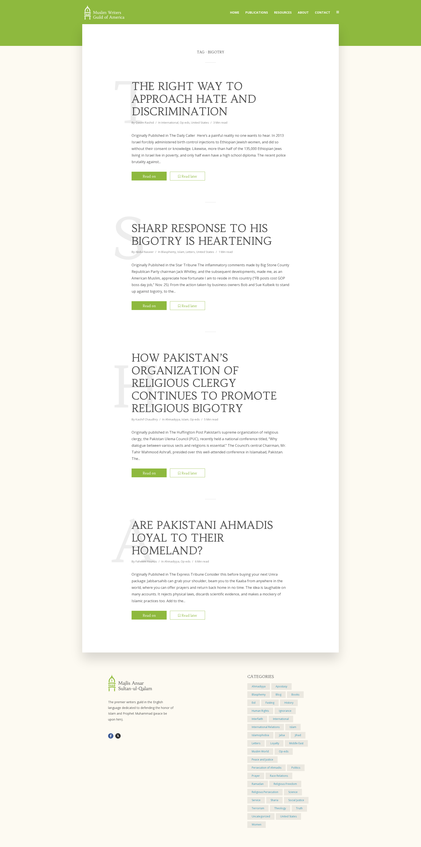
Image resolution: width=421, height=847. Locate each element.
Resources (283, 12)
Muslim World (260, 751)
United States (200, 122)
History (288, 703)
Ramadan (258, 784)
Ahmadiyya (172, 419)
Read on (149, 176)
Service (256, 800)
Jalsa (282, 735)
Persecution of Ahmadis (266, 768)
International (169, 122)
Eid (253, 703)
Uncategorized (261, 816)
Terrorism (258, 808)
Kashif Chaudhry (147, 419)
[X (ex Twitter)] (118, 736)
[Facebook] (110, 736)
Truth (299, 808)
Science (293, 792)
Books (295, 694)
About (303, 12)
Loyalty (274, 743)
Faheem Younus (146, 561)
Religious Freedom (285, 784)
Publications (256, 12)
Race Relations (279, 776)
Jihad (298, 735)
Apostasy (281, 686)
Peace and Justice (262, 759)
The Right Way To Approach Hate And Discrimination (194, 99)
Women (256, 824)
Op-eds (185, 122)
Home (234, 12)
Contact (322, 12)
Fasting (270, 703)
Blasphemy (168, 252)
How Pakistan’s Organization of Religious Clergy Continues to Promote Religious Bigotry (204, 383)
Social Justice (296, 800)
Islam (180, 252)
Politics (295, 768)
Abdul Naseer (145, 252)
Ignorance (285, 711)
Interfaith (257, 719)
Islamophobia (260, 735)
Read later (189, 176)
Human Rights (260, 711)
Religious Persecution (265, 792)
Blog (278, 694)
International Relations (266, 727)
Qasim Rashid (145, 122)
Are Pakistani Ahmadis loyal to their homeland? (202, 538)
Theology (280, 808)
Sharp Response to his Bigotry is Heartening (202, 234)
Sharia (274, 800)
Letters (190, 252)
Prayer (256, 776)
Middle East (296, 743)
